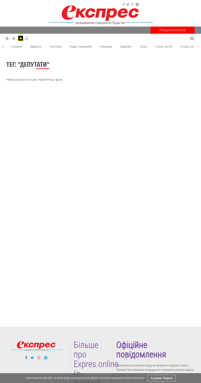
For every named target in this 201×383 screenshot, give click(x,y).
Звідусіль (36, 46)
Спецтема (106, 46)
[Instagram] (132, 4)
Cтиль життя (163, 46)
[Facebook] (124, 4)
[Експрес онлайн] (100, 14)
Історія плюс (188, 46)
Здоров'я (126, 46)
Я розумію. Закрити (162, 378)
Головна (16, 46)
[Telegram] (137, 4)
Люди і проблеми (80, 46)
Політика (55, 46)
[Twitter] (127, 4)
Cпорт (143, 46)
